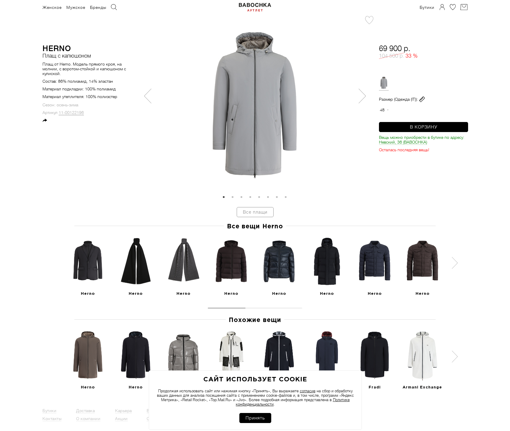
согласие (308, 391)
